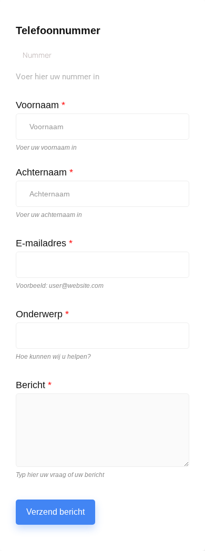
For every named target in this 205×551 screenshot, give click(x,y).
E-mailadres (44, 243)
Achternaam (44, 172)
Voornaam (40, 105)
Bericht (34, 385)
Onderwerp (42, 314)
